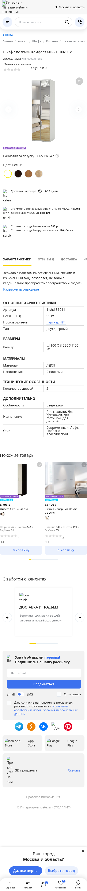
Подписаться (43, 684)
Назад (9, 35)
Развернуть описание (21, 289)
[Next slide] (78, 109)
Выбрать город (61, 870)
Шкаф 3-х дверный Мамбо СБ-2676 (61, 510)
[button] (30, 559)
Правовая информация (43, 797)
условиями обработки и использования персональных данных (45, 710)
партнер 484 (56, 322)
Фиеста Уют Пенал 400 (14, 509)
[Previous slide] (8, 109)
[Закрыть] (83, 851)
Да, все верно (25, 870)
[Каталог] (7, 22)
